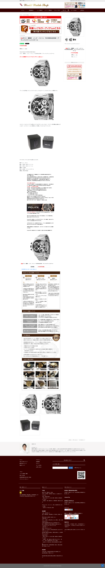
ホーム (22, 10)
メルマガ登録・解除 (24, 473)
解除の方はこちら (78, 467)
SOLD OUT (75, 62)
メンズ (31, 14)
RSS (20, 475)
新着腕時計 (31, 10)
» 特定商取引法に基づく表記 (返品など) (29, 269)
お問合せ (82, 10)
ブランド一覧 (57, 10)
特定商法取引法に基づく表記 (25, 477)
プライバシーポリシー (24, 479)
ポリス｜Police (26, 14)
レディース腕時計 (48, 10)
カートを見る (74, 10)
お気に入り (75, 56)
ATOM (23, 475)
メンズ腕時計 (40, 10)
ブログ (21, 471)
